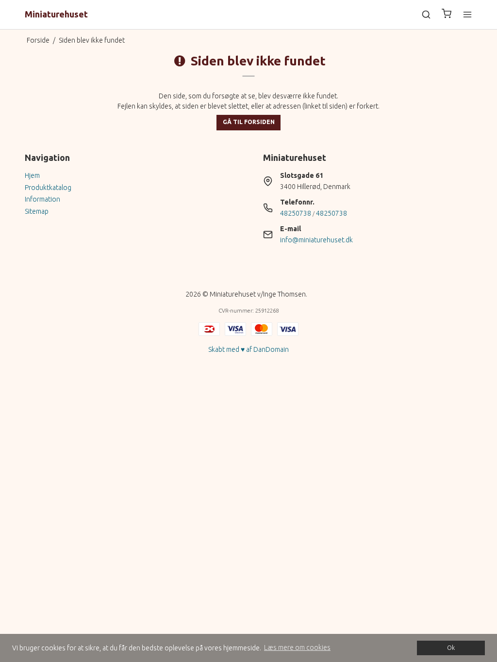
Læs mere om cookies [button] (297, 647)
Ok (451, 647)
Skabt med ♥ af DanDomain (248, 349)
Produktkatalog (48, 187)
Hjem (32, 175)
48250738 (295, 213)
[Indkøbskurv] (446, 15)
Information (42, 199)
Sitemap (37, 211)
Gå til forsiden (249, 122)
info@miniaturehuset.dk (316, 240)
